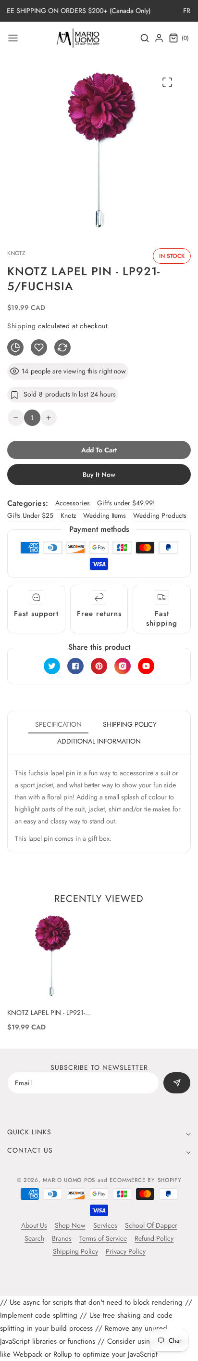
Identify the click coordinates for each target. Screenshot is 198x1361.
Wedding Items (104, 515)
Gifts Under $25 (30, 515)
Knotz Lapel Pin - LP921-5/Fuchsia (46, 1012)
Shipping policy (130, 724)
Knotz (68, 515)
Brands (62, 1238)
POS (89, 1180)
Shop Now (70, 1225)
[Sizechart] (15, 347)
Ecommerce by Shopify (145, 1180)
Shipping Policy (75, 1251)
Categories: (27, 503)
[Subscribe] (176, 1082)
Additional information (99, 741)
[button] (13, 38)
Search (34, 1238)
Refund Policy (154, 1238)
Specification (58, 724)
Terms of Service (103, 1238)
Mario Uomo (62, 1180)
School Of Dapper (151, 1225)
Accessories (72, 503)
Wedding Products (159, 515)
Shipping (21, 326)
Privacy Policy (126, 1251)
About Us (34, 1225)
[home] (98, 1349)
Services (105, 1225)
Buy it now (99, 474)
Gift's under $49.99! (126, 503)
